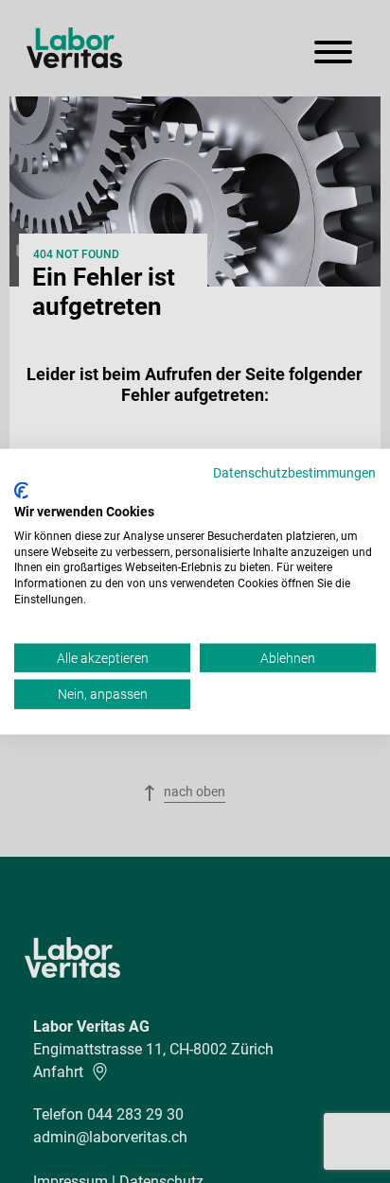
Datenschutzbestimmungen (294, 471)
